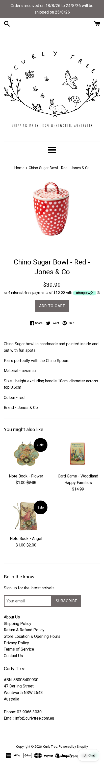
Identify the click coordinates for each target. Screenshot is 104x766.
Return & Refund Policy (24, 630)
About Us (12, 617)
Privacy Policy (16, 643)
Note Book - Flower (26, 476)
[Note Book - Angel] (26, 516)
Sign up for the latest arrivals (29, 588)
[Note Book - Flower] (26, 453)
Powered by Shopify (73, 746)
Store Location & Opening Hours (32, 636)
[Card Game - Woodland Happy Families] (78, 453)
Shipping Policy (17, 623)
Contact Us (13, 655)
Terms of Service (19, 649)
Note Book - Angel (26, 538)
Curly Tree (50, 746)
